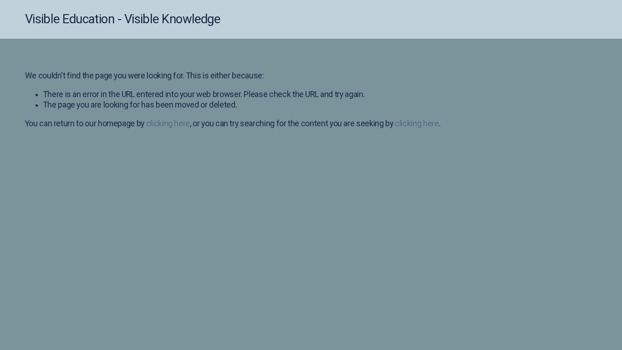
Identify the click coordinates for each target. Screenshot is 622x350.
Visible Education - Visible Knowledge (122, 19)
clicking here (168, 123)
